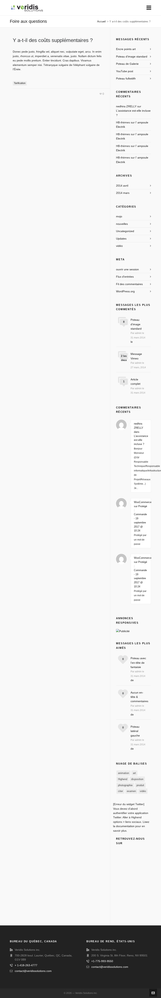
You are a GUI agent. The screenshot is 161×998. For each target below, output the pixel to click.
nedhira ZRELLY (126, 106)
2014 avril (122, 185)
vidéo (119, 245)
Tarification (20, 83)
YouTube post (124, 71)
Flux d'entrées (125, 276)
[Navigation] (148, 8)
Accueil (101, 21)
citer (120, 791)
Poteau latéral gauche (135, 731)
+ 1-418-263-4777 (26, 965)
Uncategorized (125, 231)
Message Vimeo (136, 356)
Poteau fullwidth (126, 78)
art (134, 773)
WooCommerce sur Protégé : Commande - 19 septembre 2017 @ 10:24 (141, 516)
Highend (122, 779)
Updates (121, 238)
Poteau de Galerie (127, 63)
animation (123, 773)
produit (140, 785)
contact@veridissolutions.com (33, 970)
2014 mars (122, 192)
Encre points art (126, 49)
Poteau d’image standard (131, 56)
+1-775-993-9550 (102, 961)
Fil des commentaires (129, 284)
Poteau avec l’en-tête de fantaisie (138, 663)
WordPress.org (125, 291)
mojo (119, 216)
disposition (137, 779)
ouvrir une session (127, 269)
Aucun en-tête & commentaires (139, 697)
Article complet (135, 381)
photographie (125, 785)
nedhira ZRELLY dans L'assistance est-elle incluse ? (141, 434)
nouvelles (122, 223)
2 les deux (124, 358)
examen (131, 791)
